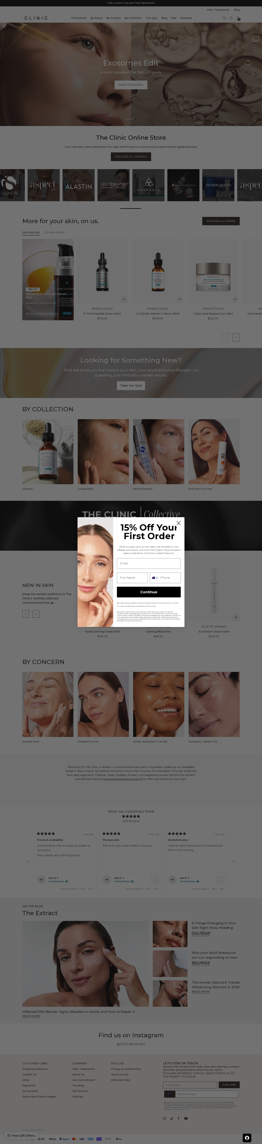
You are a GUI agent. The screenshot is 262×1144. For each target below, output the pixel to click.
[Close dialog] (178, 523)
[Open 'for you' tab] (247, 1138)
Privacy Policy (130, 621)
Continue (148, 592)
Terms (139, 621)
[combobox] (154, 578)
